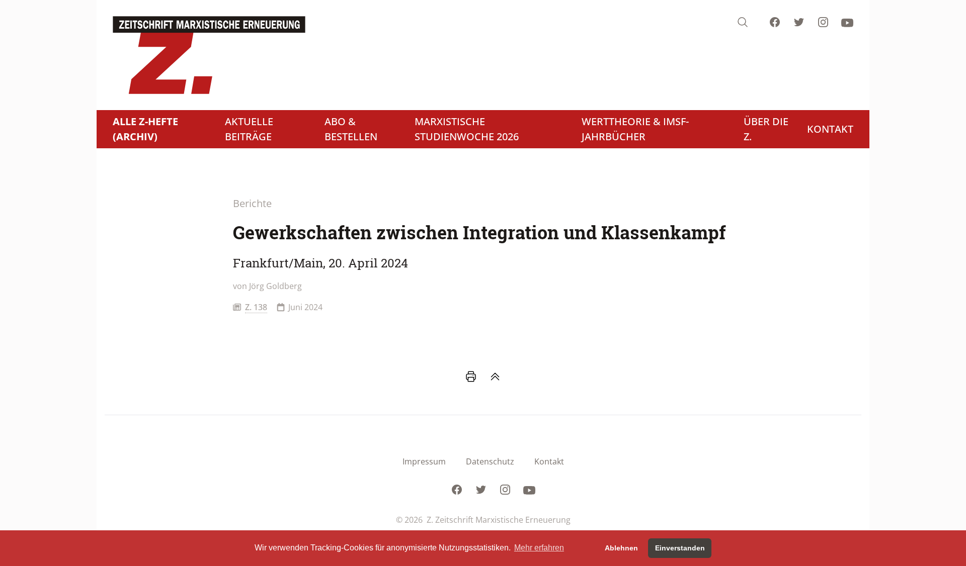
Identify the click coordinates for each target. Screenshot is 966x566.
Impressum (424, 461)
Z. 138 (256, 307)
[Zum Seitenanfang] (495, 376)
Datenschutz (490, 461)
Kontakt (549, 461)
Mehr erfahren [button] (539, 547)
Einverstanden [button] (680, 548)
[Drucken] (471, 376)
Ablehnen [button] (621, 548)
